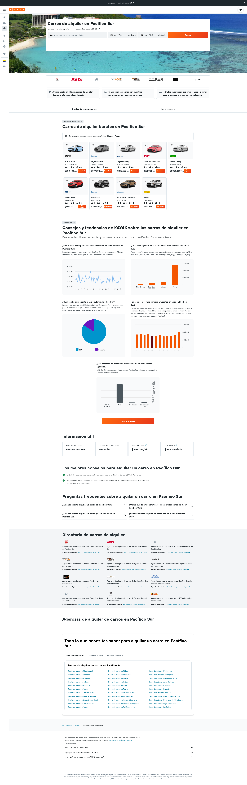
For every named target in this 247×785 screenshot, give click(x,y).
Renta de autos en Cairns (118, 682)
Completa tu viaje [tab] (95, 655)
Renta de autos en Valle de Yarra (121, 693)
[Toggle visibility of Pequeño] (100, 349)
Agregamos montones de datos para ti (82, 752)
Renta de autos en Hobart (78, 682)
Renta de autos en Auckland (119, 675)
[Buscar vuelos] (4, 17)
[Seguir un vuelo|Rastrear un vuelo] (4, 41)
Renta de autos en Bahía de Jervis (121, 707)
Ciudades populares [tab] (75, 655)
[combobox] (60, 29)
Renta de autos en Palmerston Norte (163, 678)
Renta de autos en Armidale (79, 678)
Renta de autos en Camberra (160, 685)
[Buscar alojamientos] (4, 22)
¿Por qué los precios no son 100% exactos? (84, 757)
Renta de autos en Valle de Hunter (81, 693)
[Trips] (4, 53)
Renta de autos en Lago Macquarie (162, 703)
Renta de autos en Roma (118, 678)
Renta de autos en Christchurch (80, 671)
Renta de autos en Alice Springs (161, 682)
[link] (128, 421)
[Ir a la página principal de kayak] (17, 9)
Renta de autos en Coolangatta (161, 675)
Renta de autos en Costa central (81, 703)
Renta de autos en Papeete (79, 685)
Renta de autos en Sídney (118, 671)
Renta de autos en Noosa (78, 707)
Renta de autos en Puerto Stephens (122, 700)
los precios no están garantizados (120, 740)
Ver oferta (82, 171)
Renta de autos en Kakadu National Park (164, 696)
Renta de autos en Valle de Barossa (82, 696)
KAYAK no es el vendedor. (76, 747)
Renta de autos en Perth (118, 689)
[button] (244, 3)
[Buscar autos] (4, 28)
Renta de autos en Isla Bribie (160, 707)
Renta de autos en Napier (78, 689)
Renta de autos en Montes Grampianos (123, 703)
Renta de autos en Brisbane (79, 675)
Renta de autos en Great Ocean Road (83, 700)
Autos (77, 725)
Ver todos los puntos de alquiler (89, 552)
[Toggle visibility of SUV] (79, 349)
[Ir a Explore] (4, 35)
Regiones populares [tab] (115, 655)
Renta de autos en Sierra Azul (160, 693)
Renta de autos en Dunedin (159, 689)
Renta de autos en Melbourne (160, 671)
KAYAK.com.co (67, 725)
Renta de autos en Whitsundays (120, 696)
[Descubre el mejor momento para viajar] (4, 46)
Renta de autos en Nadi (117, 685)
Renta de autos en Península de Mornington (166, 700)
